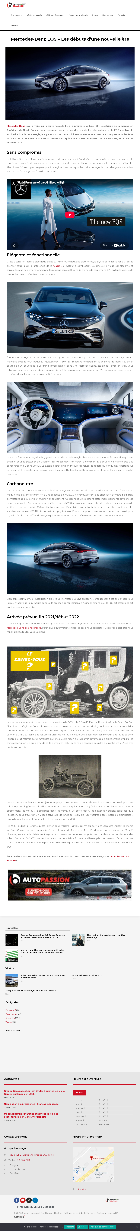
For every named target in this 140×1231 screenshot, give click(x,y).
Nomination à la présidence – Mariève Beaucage (106, 936)
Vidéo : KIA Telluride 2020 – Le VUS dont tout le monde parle (43, 976)
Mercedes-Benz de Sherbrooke (24, 628)
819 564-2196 (23, 1160)
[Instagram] (29, 1200)
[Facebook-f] (16, 1200)
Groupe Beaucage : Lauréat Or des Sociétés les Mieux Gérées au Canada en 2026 (43, 936)
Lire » (22, 941)
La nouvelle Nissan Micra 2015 (87, 975)
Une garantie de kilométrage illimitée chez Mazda (30, 990)
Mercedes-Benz (16, 126)
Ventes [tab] (79, 1092)
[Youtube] (23, 1200)
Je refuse (82, 1227)
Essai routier (11, 1014)
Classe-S (57, 266)
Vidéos (8, 1022)
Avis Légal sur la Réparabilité (104, 1213)
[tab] (70, 1207)
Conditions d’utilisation (51, 1213)
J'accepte (69, 1227)
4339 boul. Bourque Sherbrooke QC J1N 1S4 (31, 1155)
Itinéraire (81, 1189)
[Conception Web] (20, 1217)
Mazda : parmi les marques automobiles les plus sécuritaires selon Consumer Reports (42, 951)
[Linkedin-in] (35, 1200)
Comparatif (10, 1010)
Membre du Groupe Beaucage (37, 1207)
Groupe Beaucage (15, 1148)
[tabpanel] (104, 1113)
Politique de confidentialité (76, 1213)
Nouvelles (10, 1018)
